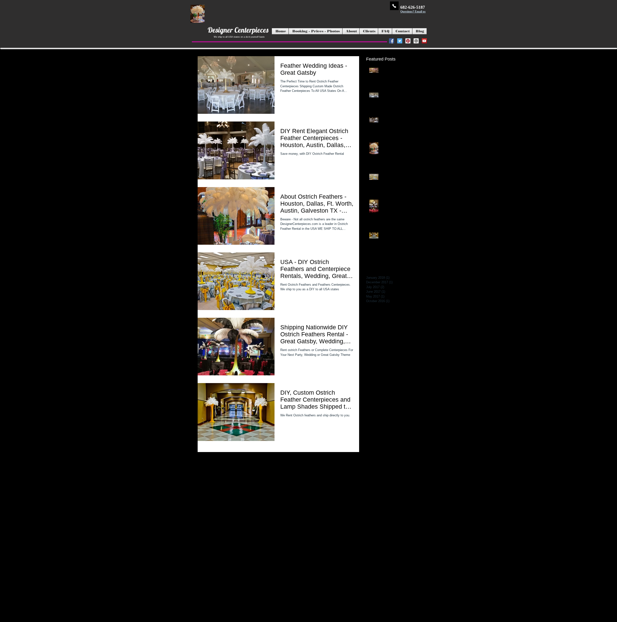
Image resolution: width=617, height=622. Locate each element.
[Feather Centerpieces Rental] (407, 40)
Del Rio (419, 585)
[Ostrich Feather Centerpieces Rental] (416, 40)
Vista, (320, 556)
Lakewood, (356, 556)
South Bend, (309, 556)
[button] (315, 31)
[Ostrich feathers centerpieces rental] (391, 40)
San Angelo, (370, 556)
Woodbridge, (332, 556)
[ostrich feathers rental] (399, 40)
